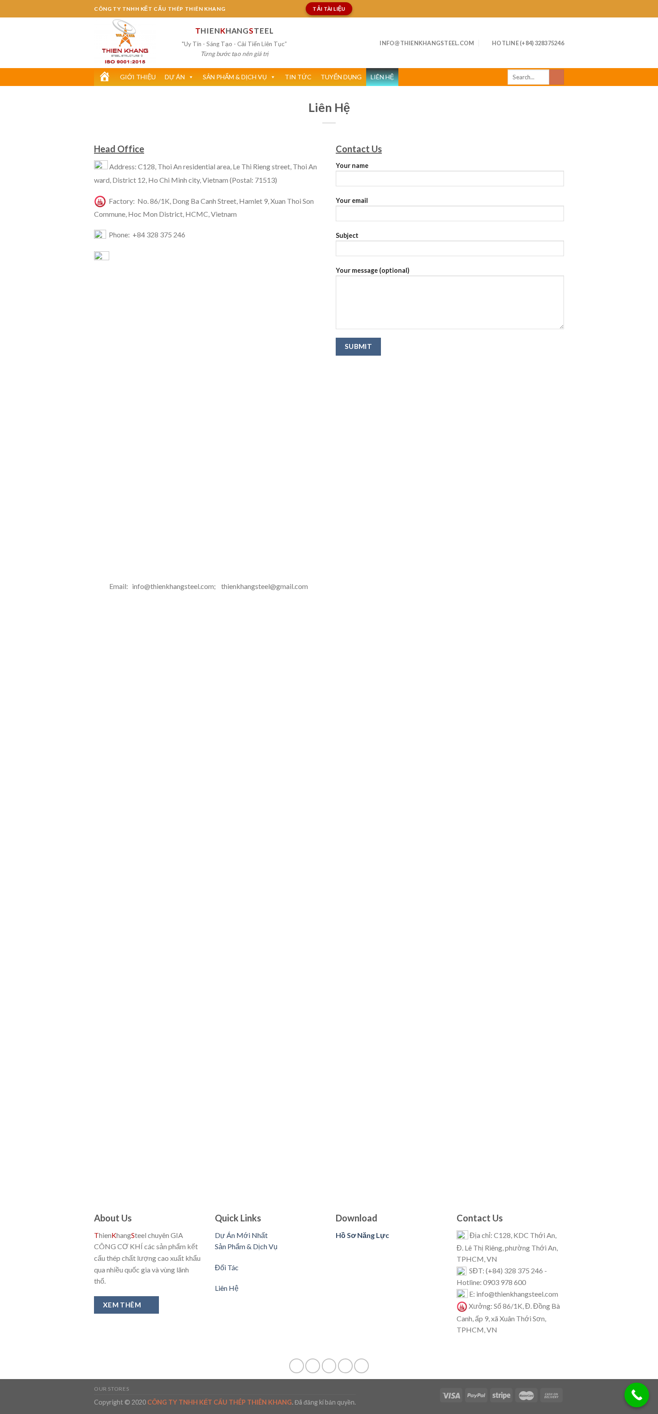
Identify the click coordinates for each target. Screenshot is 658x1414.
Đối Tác (227, 1267)
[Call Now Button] (636, 1395)
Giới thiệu (138, 77)
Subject (347, 235)
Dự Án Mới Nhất (241, 1235)
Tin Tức (298, 77)
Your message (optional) (373, 270)
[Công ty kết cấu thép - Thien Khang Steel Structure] (131, 42)
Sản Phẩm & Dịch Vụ (235, 77)
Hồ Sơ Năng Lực (362, 1235)
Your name (352, 165)
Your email (352, 200)
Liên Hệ (382, 77)
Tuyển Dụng (341, 77)
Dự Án (175, 77)
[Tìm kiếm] (556, 77)
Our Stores (111, 1388)
